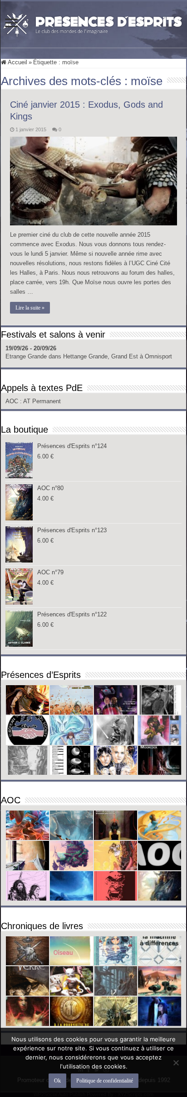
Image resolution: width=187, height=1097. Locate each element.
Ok (57, 1081)
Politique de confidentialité (104, 1081)
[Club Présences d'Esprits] (93, 22)
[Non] (175, 1062)
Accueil (16, 62)
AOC (12, 401)
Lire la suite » (29, 308)
